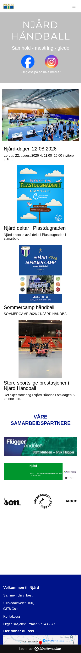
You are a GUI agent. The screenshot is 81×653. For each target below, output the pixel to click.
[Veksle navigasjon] (74, 6)
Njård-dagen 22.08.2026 (30, 149)
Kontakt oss (12, 616)
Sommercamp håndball (29, 307)
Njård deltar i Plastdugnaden (35, 228)
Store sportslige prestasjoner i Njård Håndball (36, 385)
